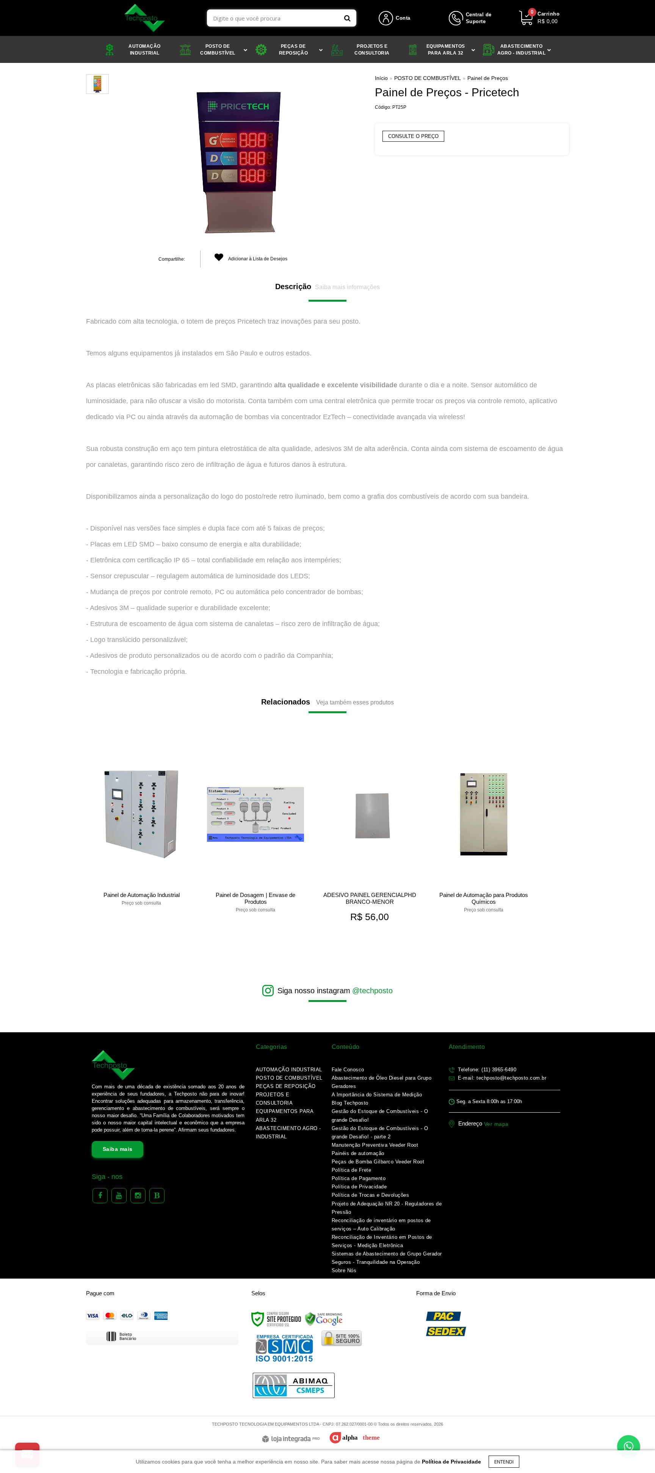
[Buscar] (347, 18)
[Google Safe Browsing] (324, 1319)
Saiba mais (118, 1149)
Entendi (504, 1461)
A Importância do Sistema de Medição (377, 1094)
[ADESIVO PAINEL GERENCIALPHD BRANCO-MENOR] (369, 837)
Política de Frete (351, 1170)
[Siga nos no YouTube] (119, 1195)
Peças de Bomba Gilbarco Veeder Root (378, 1162)
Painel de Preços (487, 78)
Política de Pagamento (359, 1178)
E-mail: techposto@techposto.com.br (501, 1078)
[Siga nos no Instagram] (138, 1195)
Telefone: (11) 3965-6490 (486, 1069)
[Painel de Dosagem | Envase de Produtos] (255, 830)
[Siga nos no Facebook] (100, 1195)
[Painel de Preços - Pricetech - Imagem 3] (97, 84)
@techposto (372, 990)
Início (381, 78)
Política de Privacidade (359, 1187)
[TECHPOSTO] (144, 18)
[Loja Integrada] (291, 1439)
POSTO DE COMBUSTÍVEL (427, 78)
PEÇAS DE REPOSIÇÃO (286, 1086)
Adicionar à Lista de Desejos (257, 258)
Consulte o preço (413, 136)
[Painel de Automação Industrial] (141, 826)
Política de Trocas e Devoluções (370, 1195)
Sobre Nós (344, 1270)
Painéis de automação (358, 1153)
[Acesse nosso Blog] (157, 1195)
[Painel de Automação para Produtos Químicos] (483, 830)
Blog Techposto (350, 1103)
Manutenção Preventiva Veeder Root (375, 1145)
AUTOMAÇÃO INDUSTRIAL (289, 1069)
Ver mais (141, 897)
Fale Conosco (348, 1069)
